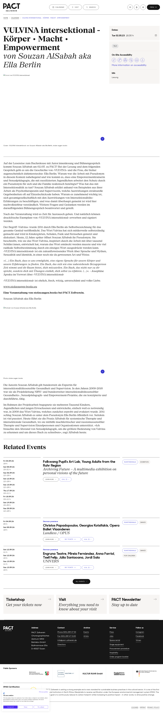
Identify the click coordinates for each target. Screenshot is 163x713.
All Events (80, 581)
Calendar (15, 18)
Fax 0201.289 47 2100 (66, 636)
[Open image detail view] (102, 139)
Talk (115, 46)
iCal (63, 479)
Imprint (143, 707)
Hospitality (114, 652)
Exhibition (144, 462)
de (130, 7)
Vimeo (138, 640)
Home (5, 18)
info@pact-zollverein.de (67, 640)
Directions (61, 644)
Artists (86, 636)
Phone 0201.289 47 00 (66, 632)
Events (86, 632)
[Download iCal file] (156, 35)
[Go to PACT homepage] (11, 7)
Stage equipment (117, 644)
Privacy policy (153, 707)
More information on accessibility (129, 65)
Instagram (140, 632)
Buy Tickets (69, 539)
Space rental (115, 640)
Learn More (49, 479)
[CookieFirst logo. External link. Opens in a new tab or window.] (4, 693)
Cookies (134, 707)
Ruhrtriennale (130, 462)
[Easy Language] (136, 7)
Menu (152, 7)
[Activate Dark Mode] (143, 7)
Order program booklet (119, 657)
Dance (143, 522)
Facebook (140, 636)
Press (112, 632)
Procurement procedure (119, 648)
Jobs (111, 636)
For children (129, 556)
